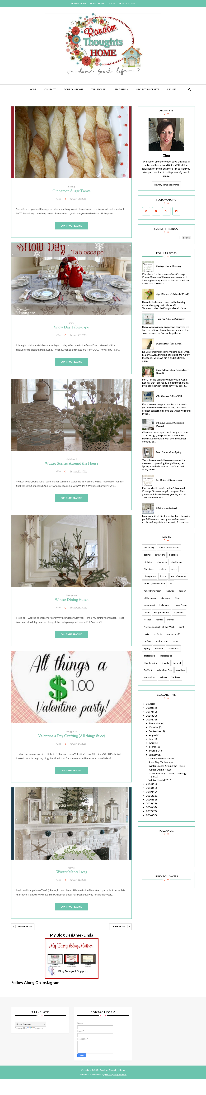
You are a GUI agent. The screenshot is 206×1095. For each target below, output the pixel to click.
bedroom (173, 554)
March (153, 746)
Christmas (149, 569)
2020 (149, 703)
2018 (149, 707)
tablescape (149, 655)
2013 (149, 787)
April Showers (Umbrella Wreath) (172, 294)
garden (182, 590)
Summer (159, 648)
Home (33, 89)
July (151, 738)
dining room (71, 595)
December (155, 723)
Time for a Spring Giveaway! (170, 319)
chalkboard (71, 459)
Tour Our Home (73, 89)
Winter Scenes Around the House (71, 463)
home (147, 612)
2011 (149, 795)
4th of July (149, 547)
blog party (71, 731)
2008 (149, 807)
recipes (147, 641)
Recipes (171, 89)
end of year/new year (154, 583)
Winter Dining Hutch (72, 600)
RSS (113, 3)
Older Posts (118, 926)
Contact (50, 89)
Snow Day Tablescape (71, 327)
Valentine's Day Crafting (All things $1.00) (71, 736)
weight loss (149, 677)
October (154, 727)
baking (71, 186)
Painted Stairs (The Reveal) (169, 344)
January (153, 754)
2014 (149, 783)
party (146, 634)
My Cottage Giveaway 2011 (169, 480)
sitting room (162, 641)
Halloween (164, 605)
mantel (71, 867)
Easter (163, 576)
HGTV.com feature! (166, 508)
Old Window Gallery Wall (169, 396)
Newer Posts (25, 926)
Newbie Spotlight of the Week (159, 626)
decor (174, 569)
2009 (149, 803)
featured (120, 89)
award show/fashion (169, 547)
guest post (149, 605)
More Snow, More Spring (168, 452)
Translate (38, 1028)
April (152, 742)
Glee (177, 598)
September (155, 731)
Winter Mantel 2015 (71, 872)
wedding (180, 670)
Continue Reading (71, 225)
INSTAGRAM (80, 3)
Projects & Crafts (147, 89)
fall (170, 583)
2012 (149, 791)
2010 (149, 799)
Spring (147, 648)
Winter (163, 677)
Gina (166, 155)
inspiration (179, 612)
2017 (149, 711)
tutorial (177, 663)
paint (181, 626)
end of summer (178, 576)
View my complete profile (166, 184)
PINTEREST (98, 3)
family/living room (152, 590)
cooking (163, 569)
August (153, 735)
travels (165, 663)
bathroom (160, 554)
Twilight (148, 670)
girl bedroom (150, 598)
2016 (149, 715)
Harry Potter (181, 605)
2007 (149, 811)
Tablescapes (99, 89)
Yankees (176, 677)
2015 (149, 719)
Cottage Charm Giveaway (168, 266)
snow (71, 322)
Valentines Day (164, 670)
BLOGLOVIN (128, 3)
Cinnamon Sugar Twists (71, 191)
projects (158, 634)
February (154, 750)
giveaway (165, 598)
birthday (148, 562)
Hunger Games (161, 612)
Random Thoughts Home (112, 1070)
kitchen (147, 619)
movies (170, 619)
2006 (149, 815)
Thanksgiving (150, 663)
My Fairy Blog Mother (115, 1074)
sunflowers (173, 648)
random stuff (173, 634)
